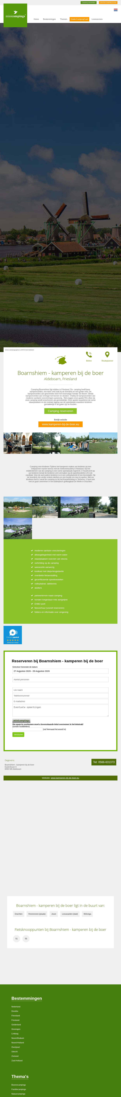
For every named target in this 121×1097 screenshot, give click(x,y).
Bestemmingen (49, 19)
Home (36, 19)
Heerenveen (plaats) (36, 914)
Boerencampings (18, 1085)
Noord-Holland (17, 1043)
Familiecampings (18, 1089)
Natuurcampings (18, 1094)
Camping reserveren (60, 411)
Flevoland (15, 1016)
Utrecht (14, 1052)
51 (16, 939)
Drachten (18, 914)
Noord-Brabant (17, 1038)
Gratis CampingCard (79, 19)
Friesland (15, 1020)
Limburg (14, 1034)
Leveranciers (97, 19)
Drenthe (14, 1011)
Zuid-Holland (16, 1061)
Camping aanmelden (88, 2)
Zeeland (14, 1056)
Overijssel (15, 1047)
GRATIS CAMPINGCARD (108, 2)
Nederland (15, 1007)
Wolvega (87, 914)
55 (26, 939)
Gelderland (16, 1025)
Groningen (15, 1029)
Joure (53, 914)
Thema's (63, 19)
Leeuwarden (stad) (70, 914)
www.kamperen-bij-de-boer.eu (60, 424)
